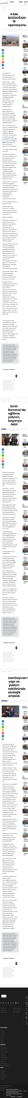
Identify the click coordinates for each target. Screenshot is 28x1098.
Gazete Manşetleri (5, 1065)
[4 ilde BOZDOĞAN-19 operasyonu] (10, 40)
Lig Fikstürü (3, 1056)
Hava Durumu (4, 1048)
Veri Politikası (4, 1012)
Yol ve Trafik (4, 1050)
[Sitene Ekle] (19, 1003)
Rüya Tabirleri (4, 1077)
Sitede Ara (3, 1071)
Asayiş (2, 1042)
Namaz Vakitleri (4, 1052)
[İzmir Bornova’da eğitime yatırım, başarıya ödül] (10, 439)
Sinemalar (3, 1059)
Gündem (3, 1033)
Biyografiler (3, 1075)
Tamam (20, 1096)
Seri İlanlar (3, 1061)
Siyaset (12, 2)
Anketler (3, 1073)
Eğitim (8, 400)
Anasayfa (3, 8)
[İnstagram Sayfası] (6, 1003)
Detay (13, 1096)
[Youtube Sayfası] (9, 1003)
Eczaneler (3, 1054)
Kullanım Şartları (17, 1008)
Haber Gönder (16, 1012)
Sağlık (2, 1039)
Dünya (2, 1035)
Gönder (16, 376)
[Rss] (14, 1003)
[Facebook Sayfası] (1, 1003)
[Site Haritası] (16, 1003)
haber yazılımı (3, 1091)
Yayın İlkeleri (4, 1010)
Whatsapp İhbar (17, 1010)
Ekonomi (9, 671)
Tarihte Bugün (4, 1058)
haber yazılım (3, 1094)
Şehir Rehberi (4, 1063)
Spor (2, 1040)
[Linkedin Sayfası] (11, 1003)
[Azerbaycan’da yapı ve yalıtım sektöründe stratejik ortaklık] (10, 711)
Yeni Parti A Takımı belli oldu (25, 71)
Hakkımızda (3, 1008)
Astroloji (2, 1078)
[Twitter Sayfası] (4, 1003)
